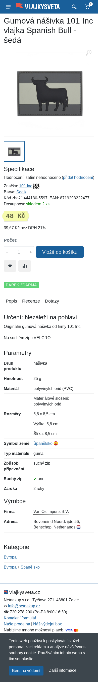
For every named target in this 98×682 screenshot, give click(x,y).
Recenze (31, 301)
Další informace (62, 670)
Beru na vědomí (26, 670)
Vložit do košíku (59, 252)
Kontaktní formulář (20, 618)
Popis (11, 301)
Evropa (10, 557)
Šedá (21, 192)
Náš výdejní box (47, 624)
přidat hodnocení (78, 177)
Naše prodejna (17, 624)
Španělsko (43, 443)
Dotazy (52, 301)
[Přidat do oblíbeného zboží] (10, 266)
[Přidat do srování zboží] (24, 266)
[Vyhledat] (73, 7)
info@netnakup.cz (24, 606)
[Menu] (8, 6)
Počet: (11, 240)
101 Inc (25, 186)
